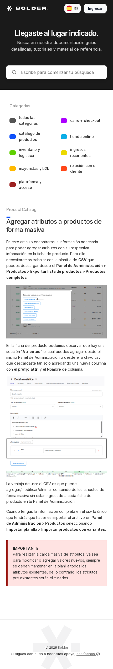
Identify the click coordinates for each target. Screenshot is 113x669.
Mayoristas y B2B (34, 168)
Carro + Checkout (85, 120)
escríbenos (86, 654)
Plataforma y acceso (30, 184)
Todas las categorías (28, 120)
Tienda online (82, 136)
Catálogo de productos (29, 136)
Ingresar (95, 8)
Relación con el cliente (83, 168)
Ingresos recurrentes (80, 152)
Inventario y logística (29, 152)
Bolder (63, 647)
